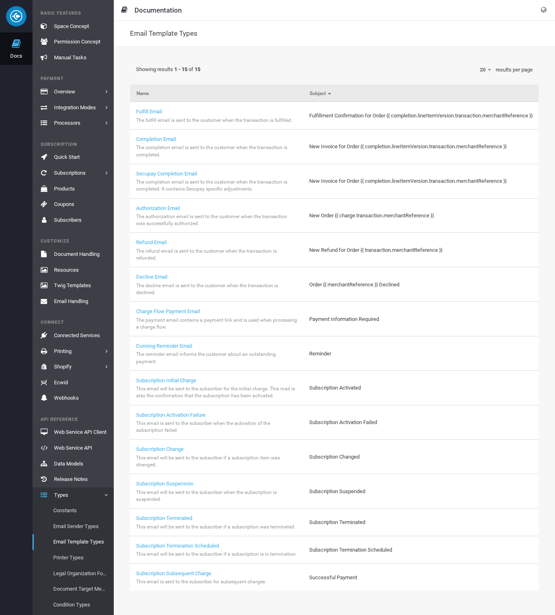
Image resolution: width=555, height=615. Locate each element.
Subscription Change (160, 449)
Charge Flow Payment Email (168, 311)
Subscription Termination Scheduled (177, 546)
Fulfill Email (149, 111)
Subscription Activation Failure (171, 415)
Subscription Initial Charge (166, 380)
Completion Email (156, 139)
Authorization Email (158, 208)
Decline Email (151, 277)
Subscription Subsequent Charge (173, 573)
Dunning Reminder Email (164, 346)
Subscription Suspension (164, 484)
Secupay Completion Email (166, 174)
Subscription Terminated (164, 518)
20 (483, 70)
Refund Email (151, 242)
